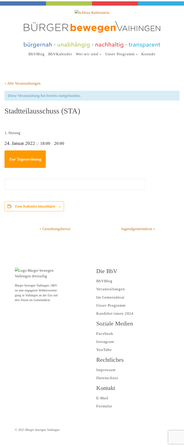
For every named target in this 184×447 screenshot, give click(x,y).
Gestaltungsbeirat (54, 229)
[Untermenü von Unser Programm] (137, 54)
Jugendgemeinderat (138, 229)
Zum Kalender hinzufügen (35, 206)
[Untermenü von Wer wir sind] (100, 54)
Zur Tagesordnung (25, 159)
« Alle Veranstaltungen (22, 83)
